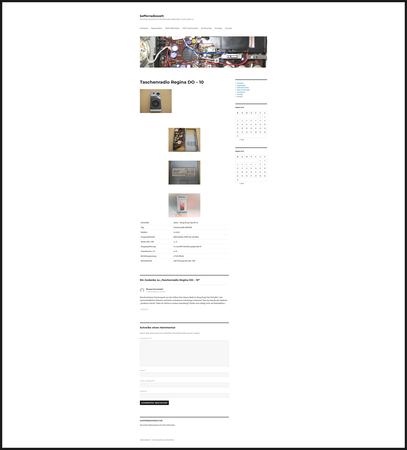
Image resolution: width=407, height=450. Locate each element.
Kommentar (146, 338)
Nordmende (206, 28)
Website (143, 391)
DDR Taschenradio (190, 28)
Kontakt (228, 28)
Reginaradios (156, 28)
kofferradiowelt (152, 16)
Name (143, 370)
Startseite (144, 28)
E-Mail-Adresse (147, 381)
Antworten (144, 309)
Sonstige (218, 28)
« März (241, 140)
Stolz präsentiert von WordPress (163, 440)
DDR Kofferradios (172, 28)
